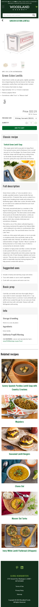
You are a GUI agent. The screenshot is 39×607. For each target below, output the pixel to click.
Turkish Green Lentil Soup (13, 145)
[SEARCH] (33, 15)
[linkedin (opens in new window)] (22, 568)
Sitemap (19, 594)
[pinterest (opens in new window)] (17, 568)
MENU (3, 6)
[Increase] (35, 123)
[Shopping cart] (36, 6)
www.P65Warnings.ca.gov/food (12, 341)
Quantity (5, 123)
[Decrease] (26, 123)
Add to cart (19, 128)
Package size (7, 118)
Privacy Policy (19, 590)
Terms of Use (20, 586)
